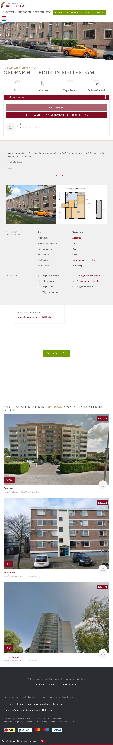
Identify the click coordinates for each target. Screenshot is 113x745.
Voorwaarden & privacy (13, 721)
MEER (54, 175)
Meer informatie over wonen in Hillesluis (35, 317)
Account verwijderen (66, 721)
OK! (43, 741)
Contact (20, 704)
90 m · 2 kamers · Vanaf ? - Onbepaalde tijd (22, 661)
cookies (17, 741)
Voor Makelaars (41, 704)
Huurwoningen (69, 684)
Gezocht (38, 12)
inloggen (24, 12)
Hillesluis (76, 237)
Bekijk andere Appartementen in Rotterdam (56, 114)
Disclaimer (30, 721)
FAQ (48, 12)
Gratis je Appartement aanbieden (79, 12)
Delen (102, 418)
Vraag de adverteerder (83, 260)
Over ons (8, 704)
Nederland (57, 719)
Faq (29, 704)
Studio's (52, 684)
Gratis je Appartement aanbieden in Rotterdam (28, 709)
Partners (57, 704)
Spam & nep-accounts (46, 721)
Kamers (40, 684)
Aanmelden (8, 12)
